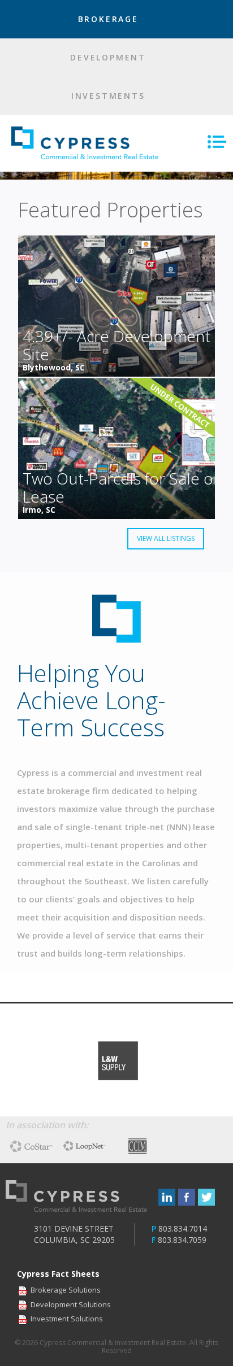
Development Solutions (71, 1304)
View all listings (166, 538)
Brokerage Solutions (66, 1290)
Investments (110, 95)
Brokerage (110, 19)
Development (110, 57)
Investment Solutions (67, 1318)
